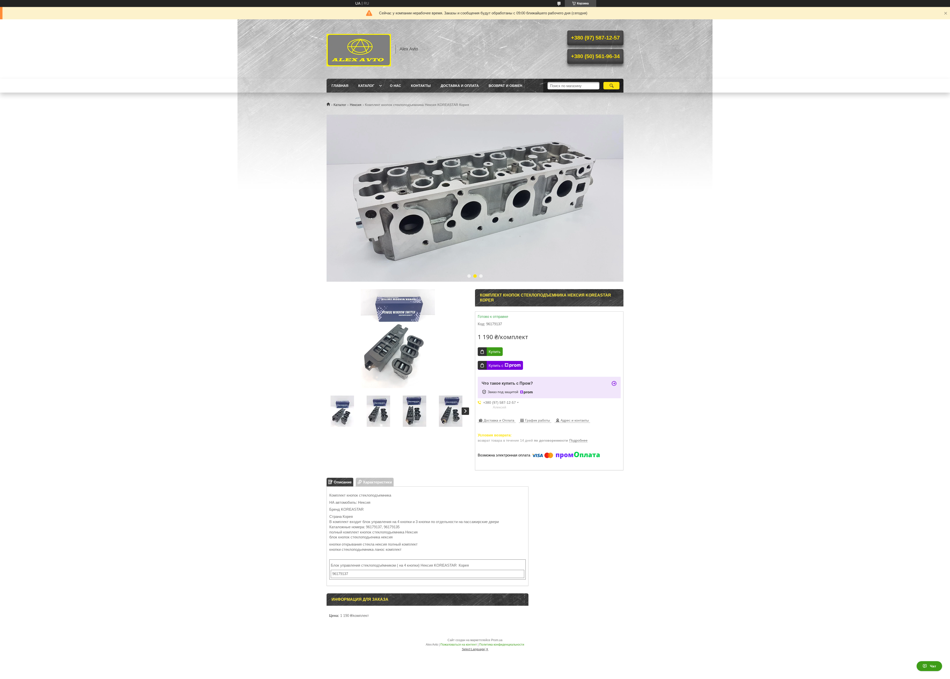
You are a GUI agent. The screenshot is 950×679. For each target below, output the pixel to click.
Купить (494, 352)
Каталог (366, 86)
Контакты (421, 86)
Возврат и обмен (505, 86)
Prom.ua (496, 640)
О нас (395, 86)
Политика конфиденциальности (501, 644)
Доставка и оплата (460, 86)
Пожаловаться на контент (458, 644)
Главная (340, 86)
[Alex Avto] (359, 49)
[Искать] (611, 85)
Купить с (496, 365)
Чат (933, 666)
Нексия (355, 105)
